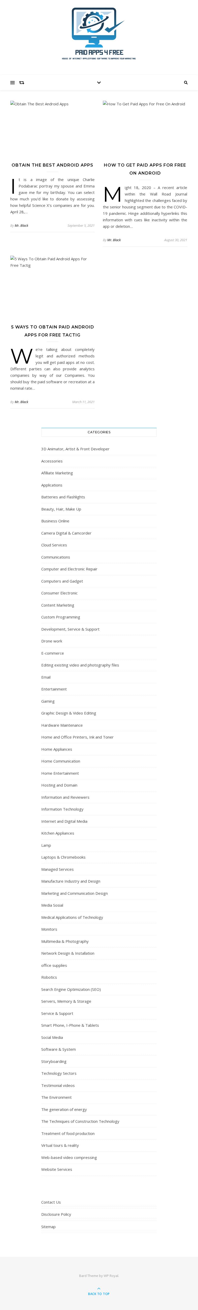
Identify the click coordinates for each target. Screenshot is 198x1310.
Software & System (58, 1049)
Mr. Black (21, 225)
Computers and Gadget (62, 581)
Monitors (49, 929)
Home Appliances (56, 749)
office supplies (54, 965)
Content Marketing (57, 605)
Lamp (46, 845)
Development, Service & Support (70, 629)
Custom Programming (60, 616)
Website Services (56, 1169)
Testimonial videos (58, 1085)
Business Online (55, 520)
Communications (55, 557)
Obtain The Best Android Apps (52, 165)
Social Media (52, 1037)
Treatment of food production (68, 1133)
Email (46, 677)
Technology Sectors (59, 1073)
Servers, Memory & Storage (66, 1001)
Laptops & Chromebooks (63, 857)
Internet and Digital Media (64, 821)
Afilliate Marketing (57, 472)
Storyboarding (54, 1061)
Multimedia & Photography (65, 941)
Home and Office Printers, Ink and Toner (77, 737)
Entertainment (54, 689)
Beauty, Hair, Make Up (61, 509)
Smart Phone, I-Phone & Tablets (70, 1025)
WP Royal (111, 1275)
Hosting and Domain (59, 785)
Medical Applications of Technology (72, 917)
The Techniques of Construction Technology (80, 1121)
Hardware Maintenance (62, 725)
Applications (51, 485)
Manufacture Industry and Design (70, 881)
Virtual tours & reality (60, 1145)
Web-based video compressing (69, 1157)
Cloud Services (54, 544)
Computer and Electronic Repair (69, 568)
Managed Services (57, 869)
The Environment (56, 1097)
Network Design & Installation (67, 953)
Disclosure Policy (56, 1214)
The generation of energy (64, 1109)
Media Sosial (52, 905)
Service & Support (57, 1013)
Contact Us (51, 1202)
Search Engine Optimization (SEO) (71, 989)
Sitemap (48, 1226)
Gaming (48, 701)
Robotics (49, 977)
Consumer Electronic (59, 592)
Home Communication (60, 761)
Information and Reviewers (65, 797)
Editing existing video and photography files (80, 665)
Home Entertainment (60, 773)
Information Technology (62, 809)
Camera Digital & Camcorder (66, 533)
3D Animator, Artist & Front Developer (75, 448)
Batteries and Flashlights (63, 496)
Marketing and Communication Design (74, 893)
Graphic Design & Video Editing (68, 713)
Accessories (52, 461)
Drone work (51, 641)
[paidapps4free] (99, 36)
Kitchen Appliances (57, 833)
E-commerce (52, 653)
